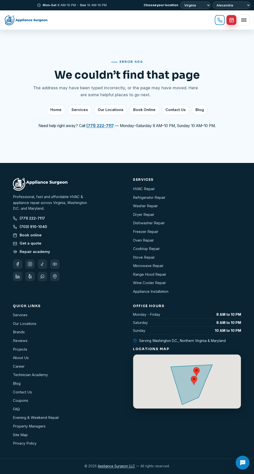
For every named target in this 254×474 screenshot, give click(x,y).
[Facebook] (17, 264)
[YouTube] (55, 264)
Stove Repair (144, 257)
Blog (199, 110)
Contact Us (175, 110)
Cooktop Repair (146, 249)
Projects (20, 349)
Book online (31, 235)
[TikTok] (42, 264)
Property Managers (29, 426)
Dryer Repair (143, 214)
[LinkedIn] (17, 276)
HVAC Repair (144, 189)
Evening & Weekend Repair (36, 417)
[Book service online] (231, 20)
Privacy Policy (24, 443)
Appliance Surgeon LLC (116, 466)
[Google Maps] (55, 276)
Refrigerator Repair (149, 197)
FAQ (16, 409)
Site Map (20, 435)
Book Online (144, 110)
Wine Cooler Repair (149, 283)
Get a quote (30, 243)
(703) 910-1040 (33, 227)
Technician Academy (30, 375)
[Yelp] (30, 276)
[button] (194, 380)
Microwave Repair (148, 266)
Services (79, 110)
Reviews (20, 341)
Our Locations (110, 110)
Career (19, 366)
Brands (19, 332)
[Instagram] (30, 264)
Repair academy (35, 251)
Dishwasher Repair (149, 223)
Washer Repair (145, 206)
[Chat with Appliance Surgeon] (243, 463)
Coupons (20, 400)
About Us (21, 358)
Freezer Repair (145, 231)
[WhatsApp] (42, 276)
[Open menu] (244, 20)
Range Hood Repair (149, 274)
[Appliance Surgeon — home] (26, 20)
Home (56, 110)
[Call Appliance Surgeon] (220, 20)
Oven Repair (143, 240)
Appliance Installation (150, 291)
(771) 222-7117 (32, 218)
